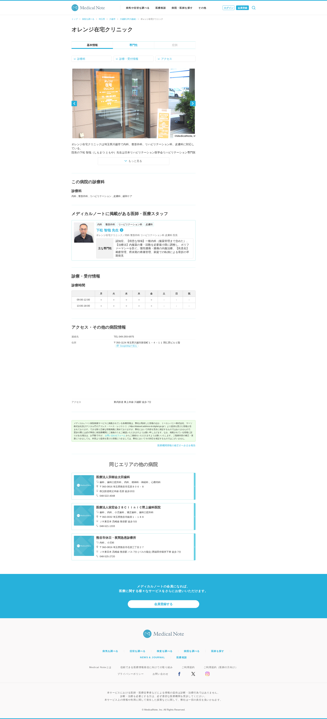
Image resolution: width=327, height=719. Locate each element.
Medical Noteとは (100, 667)
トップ (75, 19)
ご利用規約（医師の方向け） (221, 667)
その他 (202, 7)
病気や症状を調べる (138, 7)
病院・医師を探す (182, 7)
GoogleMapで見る (128, 346)
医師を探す (217, 651)
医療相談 (160, 7)
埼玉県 (102, 19)
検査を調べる (165, 651)
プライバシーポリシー (131, 674)
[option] (134, 103)
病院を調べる (88, 19)
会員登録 (242, 7)
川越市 (112, 19)
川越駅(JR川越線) (128, 19)
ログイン (228, 7)
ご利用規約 (188, 667)
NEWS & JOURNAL (152, 657)
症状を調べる (137, 651)
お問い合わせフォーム (115, 435)
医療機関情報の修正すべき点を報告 (176, 445)
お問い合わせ (160, 674)
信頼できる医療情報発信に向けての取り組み (146, 667)
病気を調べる (110, 651)
